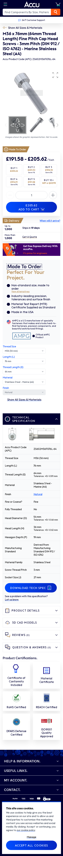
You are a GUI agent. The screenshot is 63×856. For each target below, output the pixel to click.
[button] (55, 75)
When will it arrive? (50, 220)
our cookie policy (26, 830)
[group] (31, 93)
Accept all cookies (31, 845)
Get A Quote (29, 236)
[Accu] (31, 4)
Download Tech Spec (28, 587)
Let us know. (12, 599)
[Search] (55, 12)
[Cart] (58, 4)
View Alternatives (20, 291)
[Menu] (5, 4)
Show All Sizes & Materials (25, 27)
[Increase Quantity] (10, 195)
